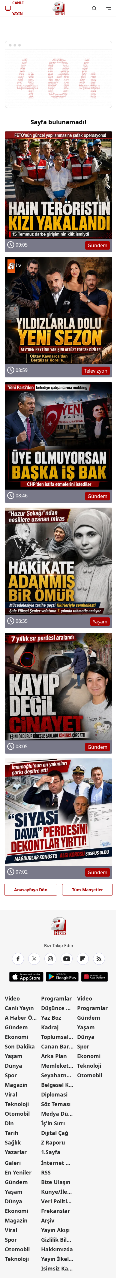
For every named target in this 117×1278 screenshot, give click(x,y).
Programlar (56, 998)
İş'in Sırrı (53, 1123)
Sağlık (13, 1142)
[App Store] (26, 977)
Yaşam (13, 1056)
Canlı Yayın (19, 1008)
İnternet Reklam (58, 1162)
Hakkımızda (57, 1249)
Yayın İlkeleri (58, 1258)
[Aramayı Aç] (94, 8)
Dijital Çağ (54, 1132)
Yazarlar (16, 1152)
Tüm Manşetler (87, 889)
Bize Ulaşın (55, 1182)
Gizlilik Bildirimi (58, 1239)
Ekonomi (16, 1036)
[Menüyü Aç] (108, 8)
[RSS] (99, 959)
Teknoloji (17, 1104)
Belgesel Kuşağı (58, 1084)
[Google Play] (62, 977)
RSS (46, 1172)
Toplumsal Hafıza (58, 1036)
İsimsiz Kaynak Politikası (58, 1268)
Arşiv (47, 1220)
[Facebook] (18, 959)
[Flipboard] (83, 959)
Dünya (13, 1065)
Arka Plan (54, 1056)
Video (12, 998)
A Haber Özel (22, 1017)
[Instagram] (50, 959)
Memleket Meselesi (58, 1065)
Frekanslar (55, 1210)
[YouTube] (67, 959)
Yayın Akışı (55, 1230)
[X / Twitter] (34, 959)
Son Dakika (20, 1046)
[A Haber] (58, 8)
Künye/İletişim (58, 1191)
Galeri (13, 1162)
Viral (11, 1094)
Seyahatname (58, 1075)
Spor (11, 1075)
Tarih (11, 1132)
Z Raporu (53, 1142)
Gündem (16, 1027)
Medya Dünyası (58, 1113)
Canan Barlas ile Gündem (58, 1046)
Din (9, 1123)
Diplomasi (54, 1094)
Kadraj (49, 1027)
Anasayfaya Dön (30, 889)
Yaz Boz (51, 1017)
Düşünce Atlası (58, 1008)
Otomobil (17, 1113)
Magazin (16, 1084)
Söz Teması (55, 1104)
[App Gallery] (94, 977)
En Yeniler (18, 1172)
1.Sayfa (50, 1152)
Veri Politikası (58, 1201)
